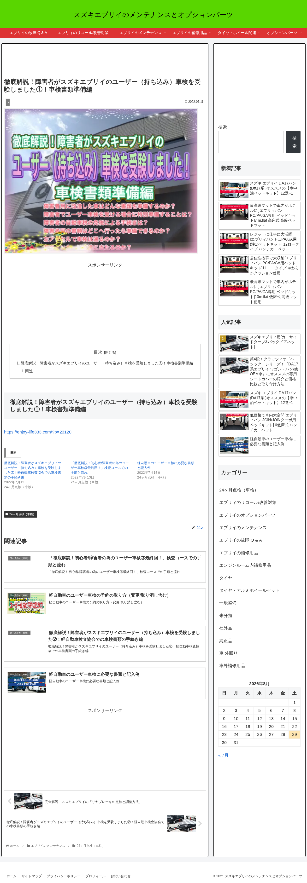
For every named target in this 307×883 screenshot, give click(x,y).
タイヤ (225, 578)
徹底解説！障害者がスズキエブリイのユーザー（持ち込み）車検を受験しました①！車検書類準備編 (107, 363)
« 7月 (223, 755)
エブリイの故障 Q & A (240, 540)
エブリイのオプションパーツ (247, 515)
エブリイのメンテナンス (243, 527)
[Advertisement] (105, 59)
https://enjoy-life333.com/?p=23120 (37, 432)
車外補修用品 (232, 665)
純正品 (225, 640)
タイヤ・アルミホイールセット (249, 590)
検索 (222, 127)
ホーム (11, 876)
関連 (29, 371)
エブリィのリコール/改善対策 (248, 502)
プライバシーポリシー (63, 876)
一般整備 (227, 602)
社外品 (225, 628)
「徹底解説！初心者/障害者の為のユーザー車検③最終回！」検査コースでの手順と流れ (100, 467)
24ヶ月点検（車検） (22, 514)
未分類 (225, 615)
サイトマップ (32, 876)
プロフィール (95, 876)
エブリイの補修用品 (238, 552)
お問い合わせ (121, 876)
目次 (98, 352)
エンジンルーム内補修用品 (245, 565)
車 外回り (228, 653)
